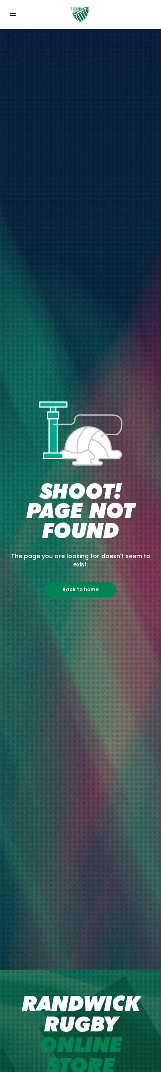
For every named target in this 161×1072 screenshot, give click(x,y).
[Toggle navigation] (12, 14)
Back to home (80, 589)
